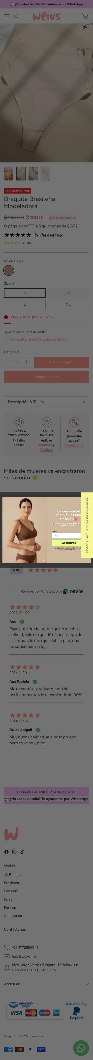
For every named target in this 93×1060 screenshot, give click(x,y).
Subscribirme (68, 543)
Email (54, 531)
